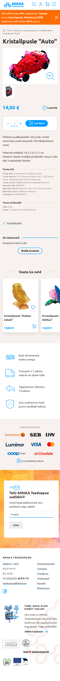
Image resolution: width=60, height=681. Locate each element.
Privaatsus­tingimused (43, 576)
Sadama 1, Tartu (11, 563)
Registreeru (43, 588)
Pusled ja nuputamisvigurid (26, 30)
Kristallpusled (46, 30)
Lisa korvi (39, 123)
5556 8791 (12, 578)
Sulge (56, 17)
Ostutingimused (45, 563)
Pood (9, 30)
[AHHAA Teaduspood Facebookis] (18, 591)
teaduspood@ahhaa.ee (15, 583)
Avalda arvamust (30, 250)
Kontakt (41, 583)
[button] (49, 107)
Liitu (16, 525)
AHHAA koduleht (33, 631)
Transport (42, 568)
